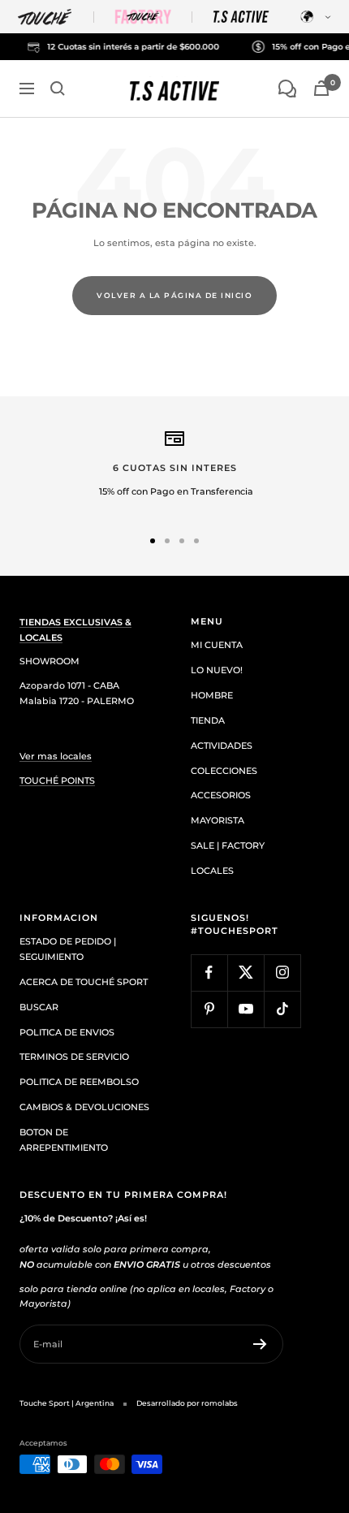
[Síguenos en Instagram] (282, 972)
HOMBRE (212, 695)
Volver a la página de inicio (174, 295)
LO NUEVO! (217, 670)
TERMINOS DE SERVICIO (74, 1056)
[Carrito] (321, 88)
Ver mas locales (55, 756)
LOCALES (212, 870)
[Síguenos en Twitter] (245, 972)
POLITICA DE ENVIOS (66, 1032)
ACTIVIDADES (221, 745)
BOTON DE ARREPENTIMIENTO (63, 1139)
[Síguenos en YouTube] (245, 1009)
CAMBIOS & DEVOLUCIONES (84, 1107)
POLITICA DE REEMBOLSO (79, 1081)
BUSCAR (38, 1007)
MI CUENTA (217, 645)
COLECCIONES (224, 770)
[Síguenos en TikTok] (282, 1009)
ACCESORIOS (221, 795)
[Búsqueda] (57, 88)
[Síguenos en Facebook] (209, 972)
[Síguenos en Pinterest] (209, 1009)
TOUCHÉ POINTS (57, 780)
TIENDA (208, 720)
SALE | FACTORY (228, 845)
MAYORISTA (217, 820)
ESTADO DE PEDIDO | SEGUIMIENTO (67, 949)
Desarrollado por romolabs (187, 1402)
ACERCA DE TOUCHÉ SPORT (83, 982)
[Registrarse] (260, 1344)
